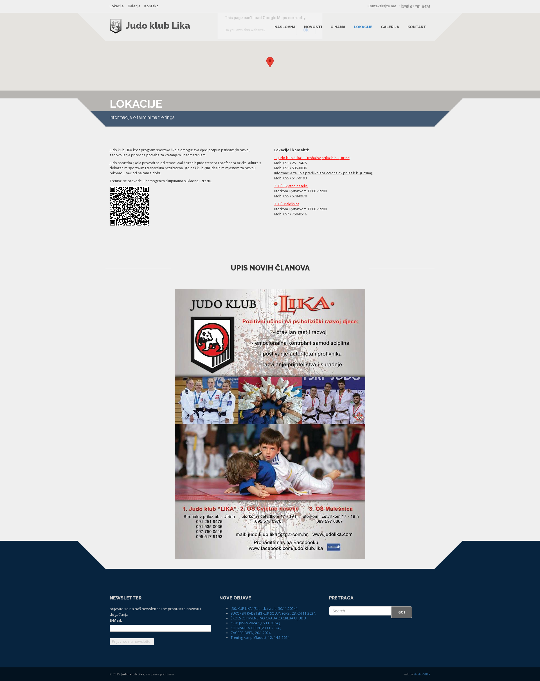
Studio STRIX (422, 674)
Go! (401, 612)
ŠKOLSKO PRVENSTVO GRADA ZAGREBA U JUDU (268, 618)
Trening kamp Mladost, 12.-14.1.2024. (260, 637)
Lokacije (117, 6)
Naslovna (285, 27)
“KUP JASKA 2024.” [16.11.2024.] (255, 623)
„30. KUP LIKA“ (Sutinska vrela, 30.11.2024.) (264, 608)
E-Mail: (116, 620)
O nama (337, 27)
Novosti (313, 27)
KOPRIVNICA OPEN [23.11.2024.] (256, 628)
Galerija (134, 6)
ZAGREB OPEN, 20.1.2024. (251, 632)
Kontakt (151, 6)
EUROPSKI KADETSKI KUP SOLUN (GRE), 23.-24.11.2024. (273, 613)
